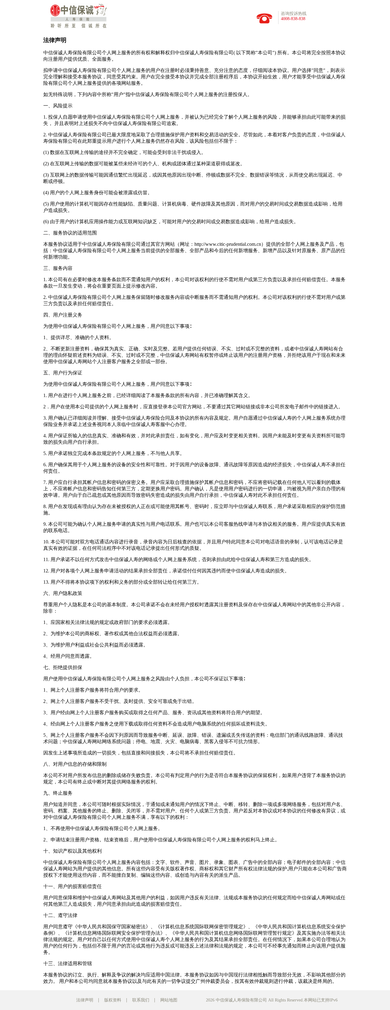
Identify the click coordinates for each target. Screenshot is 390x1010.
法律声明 (84, 1000)
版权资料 (112, 1000)
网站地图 (168, 1000)
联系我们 (140, 1000)
